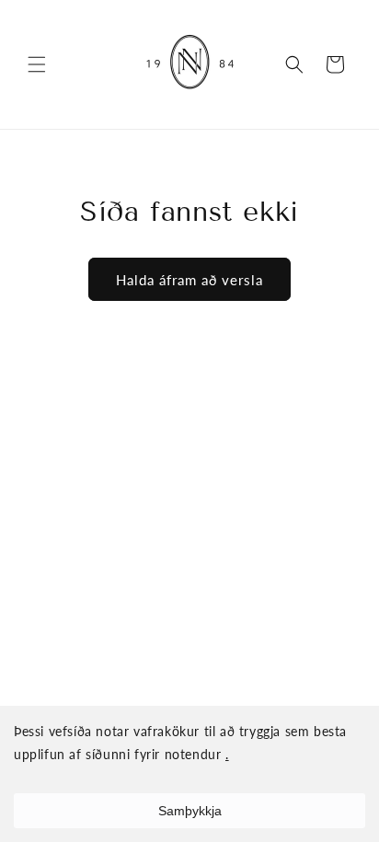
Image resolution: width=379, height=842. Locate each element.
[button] (37, 64)
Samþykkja (190, 810)
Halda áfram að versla (189, 279)
